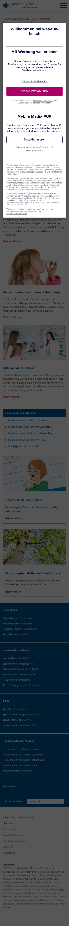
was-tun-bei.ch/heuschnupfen (18, 817)
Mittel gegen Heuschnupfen (24, 446)
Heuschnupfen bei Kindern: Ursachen (29, 420)
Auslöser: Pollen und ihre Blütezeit (20, 669)
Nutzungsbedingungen (14, 841)
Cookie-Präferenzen (13, 835)
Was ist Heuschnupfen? (15, 658)
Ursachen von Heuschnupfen (18, 663)
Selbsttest (9, 786)
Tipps (6, 700)
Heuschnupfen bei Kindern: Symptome (30, 426)
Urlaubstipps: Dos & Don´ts (17, 719)
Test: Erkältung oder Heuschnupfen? (21, 685)
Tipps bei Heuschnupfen (15, 634)
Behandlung (10, 609)
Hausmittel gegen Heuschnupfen (20, 629)
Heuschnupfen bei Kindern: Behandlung (30, 433)
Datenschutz (9, 829)
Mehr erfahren (13, 518)
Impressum (9, 852)
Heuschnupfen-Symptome (16, 679)
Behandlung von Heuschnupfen (19, 618)
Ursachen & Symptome (16, 649)
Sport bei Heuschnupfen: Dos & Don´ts (23, 714)
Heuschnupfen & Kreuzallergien (19, 674)
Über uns (7, 823)
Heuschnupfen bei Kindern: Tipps (27, 439)
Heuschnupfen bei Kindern (20, 412)
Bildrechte (8, 847)
